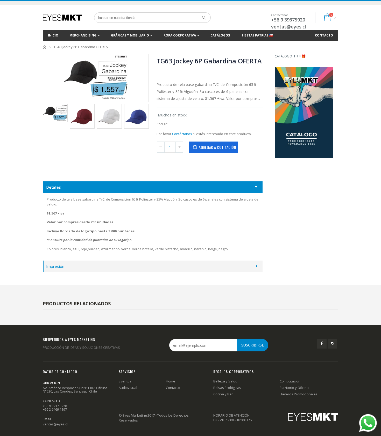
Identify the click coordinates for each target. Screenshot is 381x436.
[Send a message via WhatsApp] (368, 423)
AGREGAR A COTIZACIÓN (217, 147)
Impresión (55, 266)
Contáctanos (182, 133)
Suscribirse (252, 345)
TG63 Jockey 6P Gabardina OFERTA (209, 60)
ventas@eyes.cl (288, 27)
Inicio (45, 47)
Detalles (53, 187)
